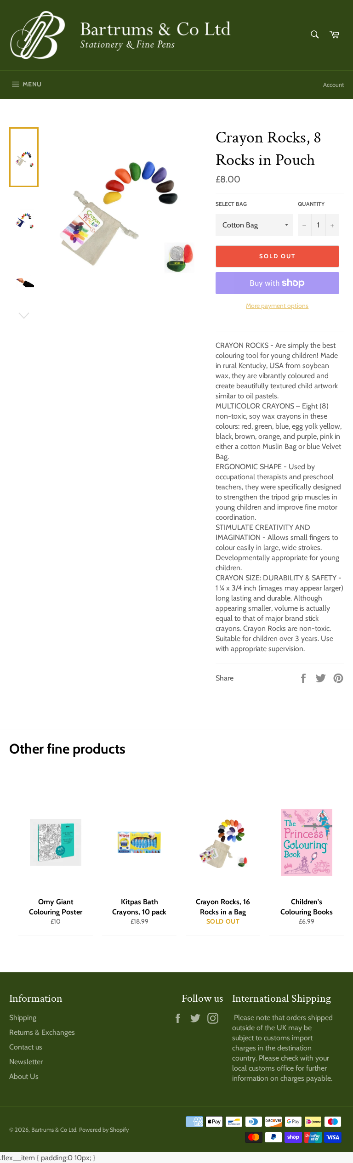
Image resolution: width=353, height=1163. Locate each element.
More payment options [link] (277, 305)
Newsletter (26, 1061)
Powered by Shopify (104, 1129)
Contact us (25, 1047)
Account (333, 84)
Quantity (311, 203)
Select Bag (231, 203)
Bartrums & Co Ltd (53, 1129)
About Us (24, 1076)
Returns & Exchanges (42, 1032)
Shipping (22, 1017)
